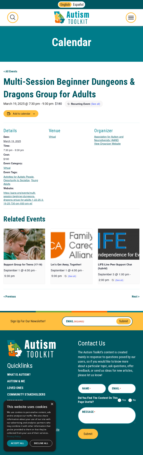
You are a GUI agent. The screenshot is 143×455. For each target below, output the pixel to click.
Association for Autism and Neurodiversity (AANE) (108, 138)
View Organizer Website (107, 143)
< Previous (9, 296)
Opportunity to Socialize (16, 180)
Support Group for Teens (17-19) (23, 264)
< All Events (10, 71)
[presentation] (24, 244)
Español (78, 4)
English (65, 4)
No (133, 400)
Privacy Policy (14, 436)
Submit (123, 321)
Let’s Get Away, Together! (66, 264)
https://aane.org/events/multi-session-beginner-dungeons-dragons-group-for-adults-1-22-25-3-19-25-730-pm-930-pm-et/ (23, 198)
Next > (136, 296)
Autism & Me (16, 381)
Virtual (6, 168)
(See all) (95, 104)
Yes (123, 400)
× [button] (52, 404)
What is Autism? (19, 374)
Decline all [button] (41, 443)
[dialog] (29, 426)
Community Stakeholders (26, 394)
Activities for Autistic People (18, 176)
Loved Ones (15, 388)
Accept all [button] (17, 443)
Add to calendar (21, 113)
